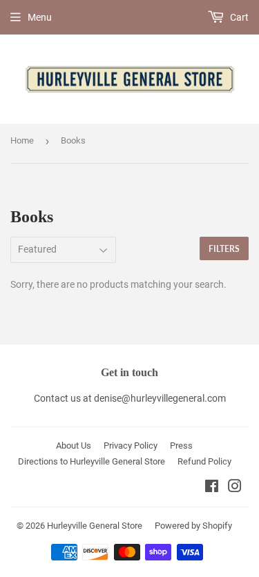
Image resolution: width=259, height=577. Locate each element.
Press (181, 445)
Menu (40, 17)
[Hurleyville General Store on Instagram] (235, 487)
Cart (238, 17)
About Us (73, 445)
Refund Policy (204, 461)
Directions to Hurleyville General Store (91, 461)
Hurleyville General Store (94, 525)
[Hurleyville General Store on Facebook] (211, 487)
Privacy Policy (130, 445)
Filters (224, 249)
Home (22, 140)
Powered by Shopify (193, 525)
